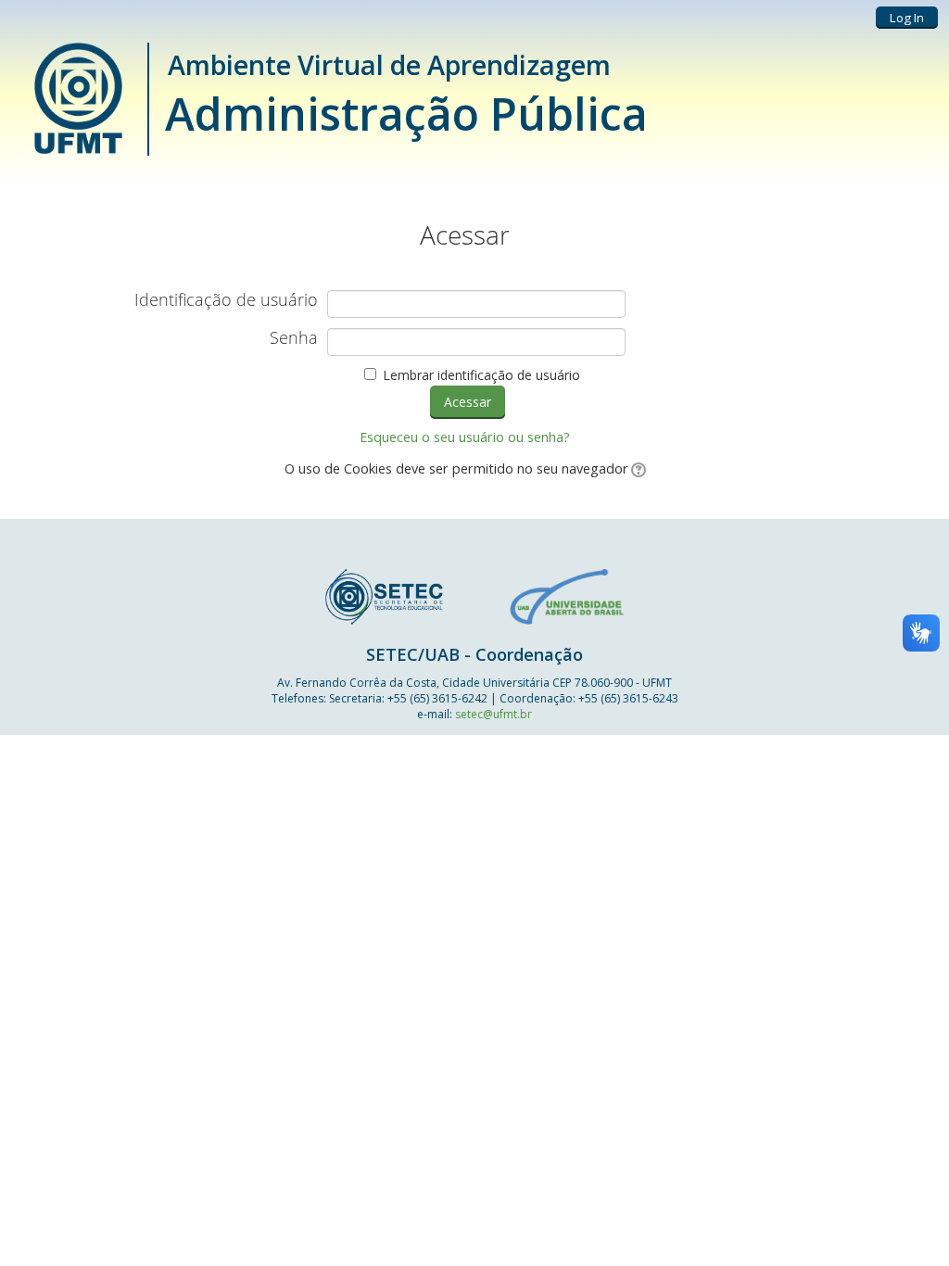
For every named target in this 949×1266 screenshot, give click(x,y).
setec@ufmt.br (493, 714)
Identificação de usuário (226, 300)
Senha (294, 338)
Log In (907, 17)
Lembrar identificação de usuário (481, 375)
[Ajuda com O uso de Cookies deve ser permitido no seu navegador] (637, 468)
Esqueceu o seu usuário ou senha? (465, 437)
